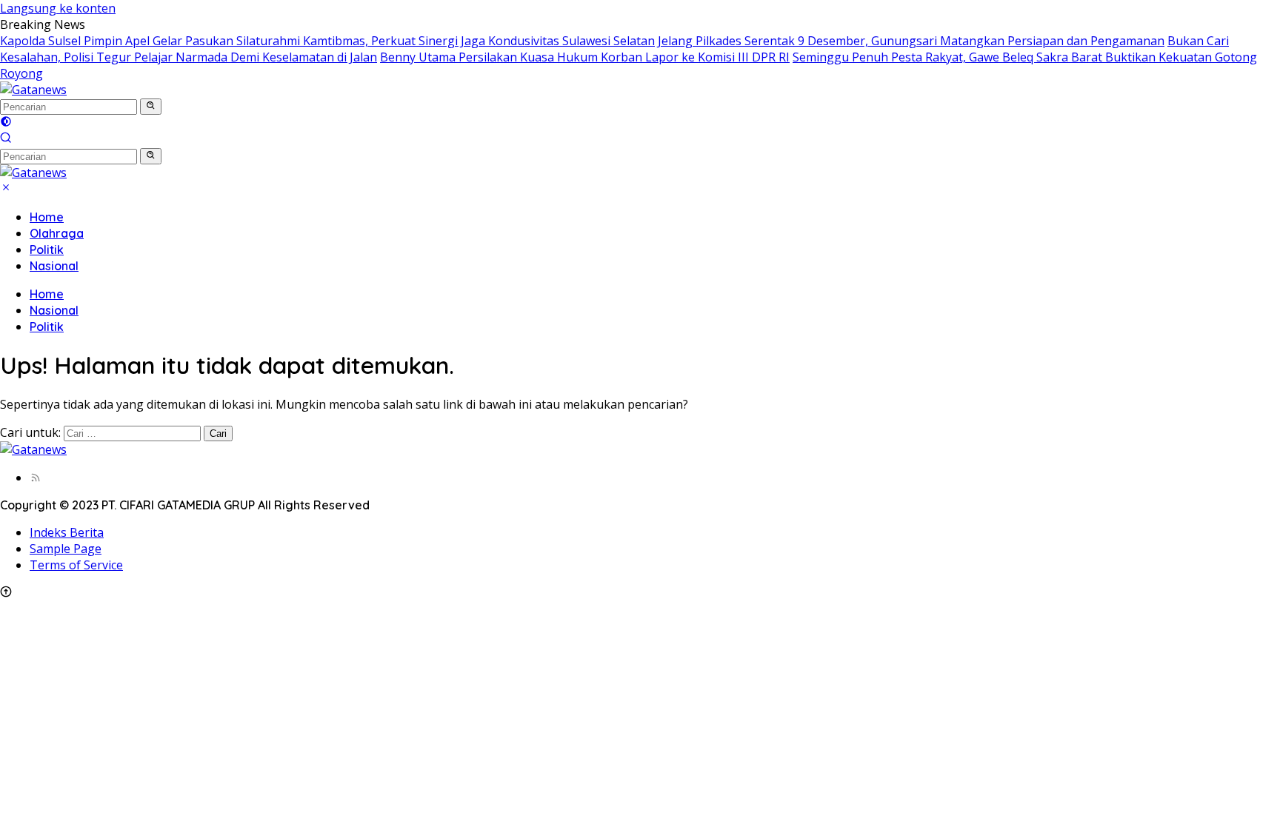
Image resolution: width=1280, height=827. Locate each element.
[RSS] (35, 477)
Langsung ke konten (58, 8)
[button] (150, 106)
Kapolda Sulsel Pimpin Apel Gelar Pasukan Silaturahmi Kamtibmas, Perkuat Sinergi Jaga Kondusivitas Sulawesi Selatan (327, 41)
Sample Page (65, 548)
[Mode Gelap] (6, 123)
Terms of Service (76, 565)
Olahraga (57, 233)
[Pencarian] (6, 139)
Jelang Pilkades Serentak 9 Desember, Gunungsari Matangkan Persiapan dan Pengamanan (911, 41)
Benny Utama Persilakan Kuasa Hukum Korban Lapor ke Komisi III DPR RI (585, 57)
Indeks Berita (67, 532)
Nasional (54, 265)
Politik (47, 249)
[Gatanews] (33, 89)
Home (47, 217)
